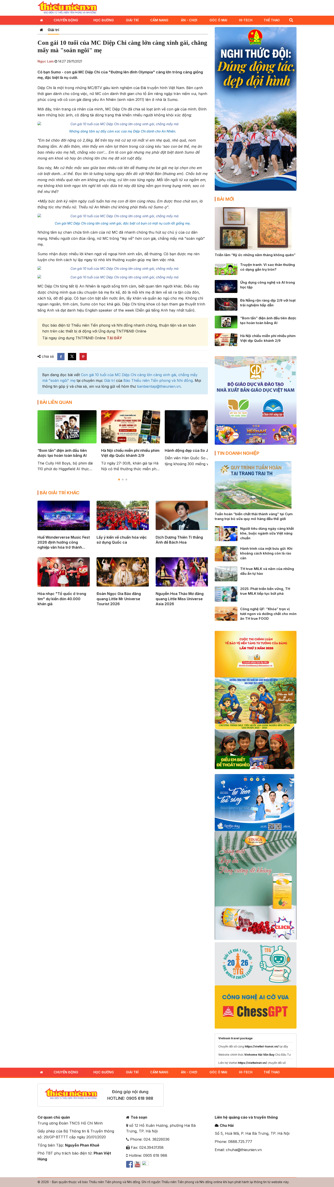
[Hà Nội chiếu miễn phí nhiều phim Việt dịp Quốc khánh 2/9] (226, 339)
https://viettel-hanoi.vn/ (262, 1046)
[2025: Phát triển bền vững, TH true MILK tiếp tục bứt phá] (226, 593)
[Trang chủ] (41, 29)
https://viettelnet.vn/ (252, 1063)
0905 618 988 (139, 1098)
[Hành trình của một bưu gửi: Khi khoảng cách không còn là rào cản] (226, 553)
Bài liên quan (56, 402)
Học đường (103, 20)
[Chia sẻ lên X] (72, 356)
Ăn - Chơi (189, 20)
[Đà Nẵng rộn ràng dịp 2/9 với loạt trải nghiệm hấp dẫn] (226, 304)
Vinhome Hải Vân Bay (259, 1054)
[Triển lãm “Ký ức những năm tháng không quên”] (253, 228)
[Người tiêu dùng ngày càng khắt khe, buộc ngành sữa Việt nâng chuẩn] (226, 533)
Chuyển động (66, 20)
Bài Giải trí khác (60, 492)
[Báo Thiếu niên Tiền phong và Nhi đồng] (67, 7)
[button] (291, 20)
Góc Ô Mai (218, 20)
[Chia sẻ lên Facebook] (61, 356)
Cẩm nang (159, 20)
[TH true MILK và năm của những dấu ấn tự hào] (226, 573)
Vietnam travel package (235, 1038)
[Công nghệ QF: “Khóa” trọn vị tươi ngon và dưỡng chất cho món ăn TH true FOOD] (226, 613)
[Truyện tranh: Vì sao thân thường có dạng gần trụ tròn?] (226, 268)
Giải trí (132, 20)
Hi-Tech (245, 20)
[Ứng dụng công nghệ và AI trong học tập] (226, 286)
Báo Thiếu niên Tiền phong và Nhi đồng (158, 380)
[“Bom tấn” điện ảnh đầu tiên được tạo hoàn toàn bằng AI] (226, 321)
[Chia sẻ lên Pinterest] (83, 356)
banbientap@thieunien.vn (159, 386)
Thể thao (272, 20)
